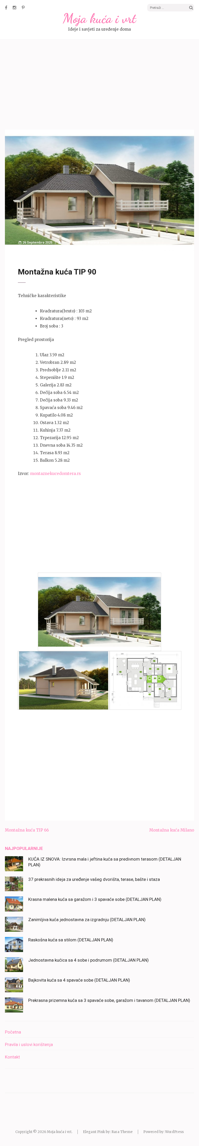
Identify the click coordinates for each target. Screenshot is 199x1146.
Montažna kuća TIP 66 (27, 830)
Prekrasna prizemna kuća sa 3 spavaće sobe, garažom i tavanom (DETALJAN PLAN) (109, 1000)
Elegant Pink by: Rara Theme (108, 1132)
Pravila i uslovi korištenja (29, 1044)
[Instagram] (14, 7)
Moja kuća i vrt (99, 18)
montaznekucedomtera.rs (55, 473)
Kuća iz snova (98, 242)
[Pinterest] (23, 7)
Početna (13, 1032)
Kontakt (12, 1057)
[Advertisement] (99, 85)
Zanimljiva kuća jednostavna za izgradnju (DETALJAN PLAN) (87, 919)
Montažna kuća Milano (171, 830)
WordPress (174, 1132)
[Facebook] (6, 7)
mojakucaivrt (72, 242)
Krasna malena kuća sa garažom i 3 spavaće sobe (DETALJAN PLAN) (94, 899)
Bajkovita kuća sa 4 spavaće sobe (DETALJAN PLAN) (79, 980)
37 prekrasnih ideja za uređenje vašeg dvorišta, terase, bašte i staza (94, 879)
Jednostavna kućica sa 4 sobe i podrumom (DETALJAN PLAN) (88, 960)
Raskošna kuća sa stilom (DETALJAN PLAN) (70, 939)
